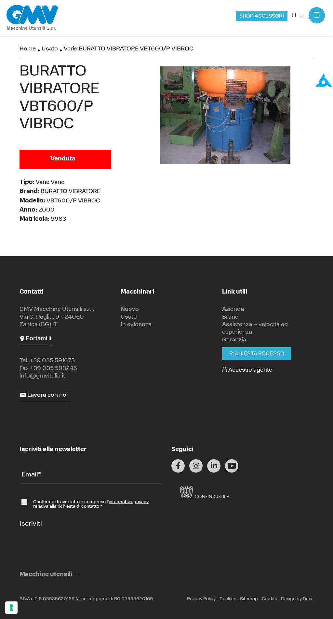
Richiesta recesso (256, 353)
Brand (230, 317)
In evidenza (136, 325)
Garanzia (234, 340)
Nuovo (130, 309)
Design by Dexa (297, 599)
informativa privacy (129, 502)
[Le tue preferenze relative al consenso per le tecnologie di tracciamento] (11, 607)
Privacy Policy (201, 599)
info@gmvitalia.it (42, 376)
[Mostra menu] (317, 15)
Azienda (233, 309)
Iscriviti (31, 524)
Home (28, 49)
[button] (49, 575)
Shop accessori (261, 16)
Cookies (228, 599)
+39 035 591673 (52, 361)
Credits (269, 599)
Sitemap (249, 599)
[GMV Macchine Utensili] (33, 17)
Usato (50, 49)
